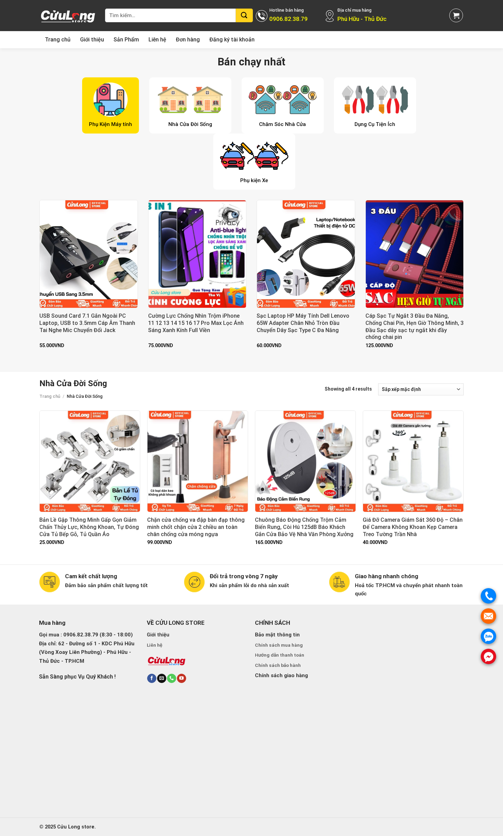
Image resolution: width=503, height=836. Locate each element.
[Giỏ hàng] (456, 15)
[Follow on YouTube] (181, 678)
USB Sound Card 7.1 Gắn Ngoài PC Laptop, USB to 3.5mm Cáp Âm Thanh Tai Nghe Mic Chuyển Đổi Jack (87, 323)
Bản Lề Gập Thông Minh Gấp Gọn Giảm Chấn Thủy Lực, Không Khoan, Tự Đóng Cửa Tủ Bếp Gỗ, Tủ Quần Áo (89, 527)
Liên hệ (157, 39)
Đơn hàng (188, 39)
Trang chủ (57, 39)
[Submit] (244, 15)
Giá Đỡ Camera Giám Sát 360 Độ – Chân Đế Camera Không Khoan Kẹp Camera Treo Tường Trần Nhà (413, 527)
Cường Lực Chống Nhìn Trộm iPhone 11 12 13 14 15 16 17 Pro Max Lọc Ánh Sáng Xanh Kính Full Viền (196, 323)
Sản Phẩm (126, 39)
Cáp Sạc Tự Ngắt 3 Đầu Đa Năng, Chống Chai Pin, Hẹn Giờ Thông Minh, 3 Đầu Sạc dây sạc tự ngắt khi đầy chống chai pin (414, 326)
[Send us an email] (161, 678)
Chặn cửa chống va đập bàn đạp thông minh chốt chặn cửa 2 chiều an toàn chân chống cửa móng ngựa (196, 527)
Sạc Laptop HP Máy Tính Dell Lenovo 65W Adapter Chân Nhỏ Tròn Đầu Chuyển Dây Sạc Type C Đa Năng (303, 323)
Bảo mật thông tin (277, 635)
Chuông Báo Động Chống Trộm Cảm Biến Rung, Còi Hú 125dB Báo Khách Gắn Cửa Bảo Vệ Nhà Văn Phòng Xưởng (304, 527)
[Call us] (171, 678)
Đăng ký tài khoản (232, 39)
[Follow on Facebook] (151, 678)
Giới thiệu (92, 39)
